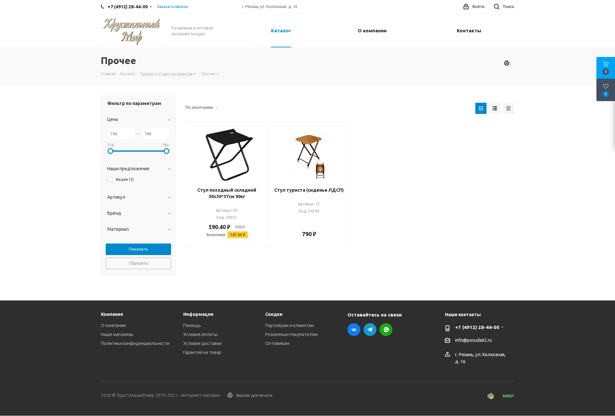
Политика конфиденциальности (135, 343)
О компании (113, 325)
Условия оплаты (200, 334)
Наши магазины (117, 334)
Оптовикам (277, 343)
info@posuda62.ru (473, 340)
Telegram (370, 329)
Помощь (192, 325)
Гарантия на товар (202, 352)
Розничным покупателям (291, 334)
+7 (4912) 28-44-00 (477, 327)
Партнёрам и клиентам (289, 325)
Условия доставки (202, 343)
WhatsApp (386, 329)
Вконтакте (354, 329)
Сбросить (138, 263)
